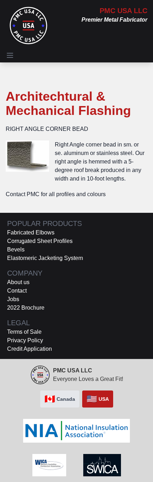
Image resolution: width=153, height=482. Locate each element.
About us (18, 282)
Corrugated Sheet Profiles (40, 241)
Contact (17, 291)
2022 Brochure (25, 308)
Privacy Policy (25, 340)
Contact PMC (22, 194)
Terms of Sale (24, 332)
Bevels (16, 249)
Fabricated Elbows (30, 232)
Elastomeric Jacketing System (45, 258)
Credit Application (29, 349)
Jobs (13, 299)
